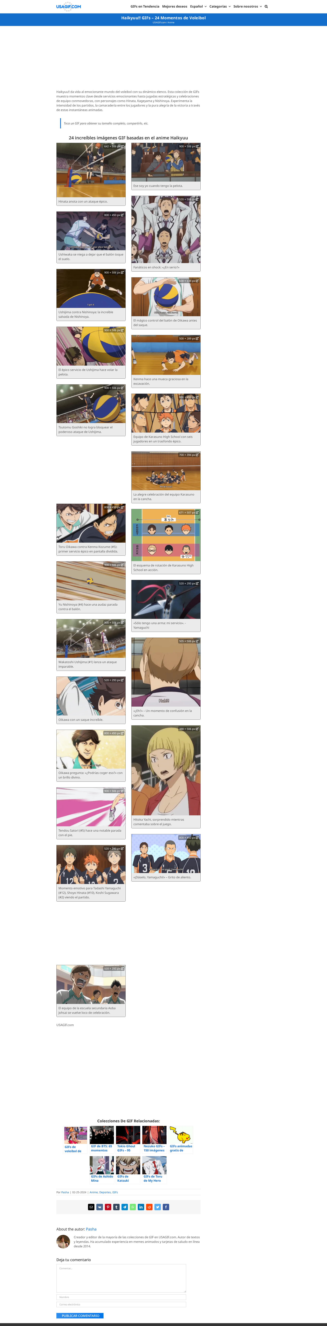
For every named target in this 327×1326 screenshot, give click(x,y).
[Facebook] (166, 1207)
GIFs (115, 1192)
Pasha (65, 1192)
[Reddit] (149, 1207)
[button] (266, 6)
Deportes (105, 1192)
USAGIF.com (159, 22)
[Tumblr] (116, 1207)
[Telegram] (124, 1207)
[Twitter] (157, 1207)
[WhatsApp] (133, 1207)
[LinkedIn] (141, 1207)
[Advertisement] (128, 58)
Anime (171, 22)
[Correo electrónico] (91, 1207)
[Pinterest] (108, 1207)
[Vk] (99, 1207)
